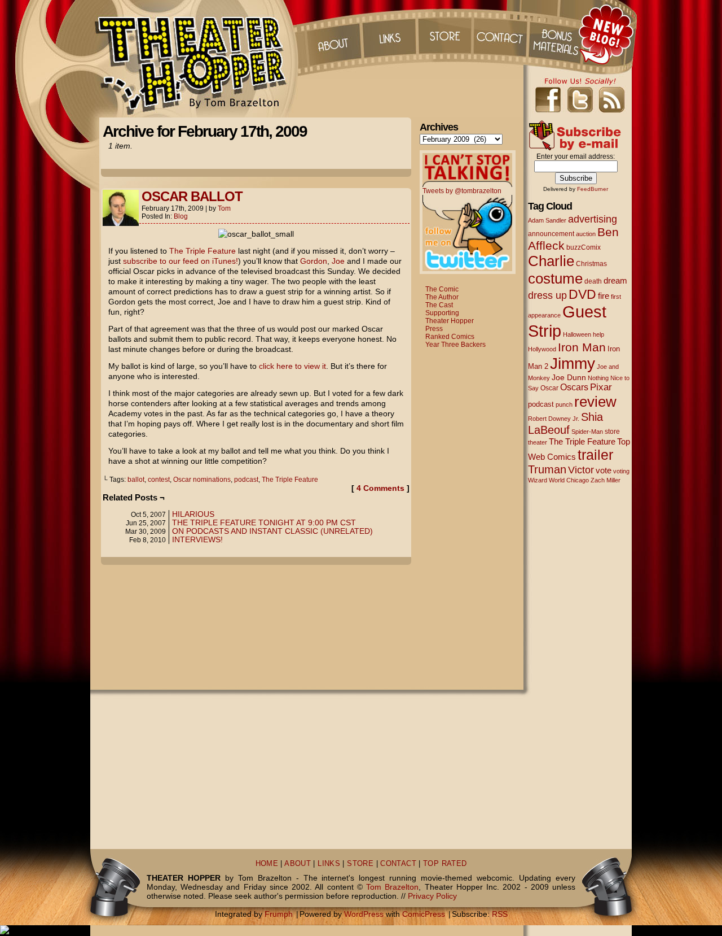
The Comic (442, 289)
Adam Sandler (547, 220)
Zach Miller (605, 480)
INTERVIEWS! (197, 539)
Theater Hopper (197, 58)
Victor (581, 470)
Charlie (551, 260)
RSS (500, 913)
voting (621, 471)
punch (564, 404)
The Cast (439, 305)
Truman (547, 469)
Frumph (279, 913)
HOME (267, 864)
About (332, 34)
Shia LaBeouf (565, 423)
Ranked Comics (449, 337)
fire (603, 296)
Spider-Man (587, 431)
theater (537, 442)
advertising (592, 219)
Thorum (558, 34)
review (595, 401)
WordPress (364, 913)
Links (388, 34)
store (612, 432)
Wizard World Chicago (558, 480)
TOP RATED (444, 864)
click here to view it (292, 366)
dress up (547, 295)
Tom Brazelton (392, 886)
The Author (442, 297)
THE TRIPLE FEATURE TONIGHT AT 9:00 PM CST (264, 522)
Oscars (574, 387)
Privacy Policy (432, 895)
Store (445, 34)
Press (434, 329)
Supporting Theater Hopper (449, 317)
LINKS (329, 864)
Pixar (601, 387)
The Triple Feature (202, 250)
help (598, 334)
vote (603, 470)
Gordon (313, 260)
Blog (181, 216)
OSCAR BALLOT (192, 196)
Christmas (591, 263)
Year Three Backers (455, 345)
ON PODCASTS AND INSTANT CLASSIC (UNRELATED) (272, 531)
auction (586, 233)
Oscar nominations (202, 480)
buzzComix (583, 247)
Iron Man (582, 347)
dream (615, 280)
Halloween (577, 334)
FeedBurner (592, 189)
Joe (338, 260)
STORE (360, 864)
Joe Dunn (569, 377)
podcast (246, 480)
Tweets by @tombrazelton (461, 191)
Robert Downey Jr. (553, 418)
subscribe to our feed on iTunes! (180, 260)
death (593, 281)
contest (159, 480)
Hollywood (542, 349)
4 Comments (380, 488)
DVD (582, 295)
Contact (501, 34)
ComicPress (423, 913)
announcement (551, 233)
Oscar (549, 388)
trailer (595, 455)
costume (555, 278)
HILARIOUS (193, 514)
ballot (135, 480)
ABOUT (297, 864)
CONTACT (398, 864)
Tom (224, 208)
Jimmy (572, 363)
